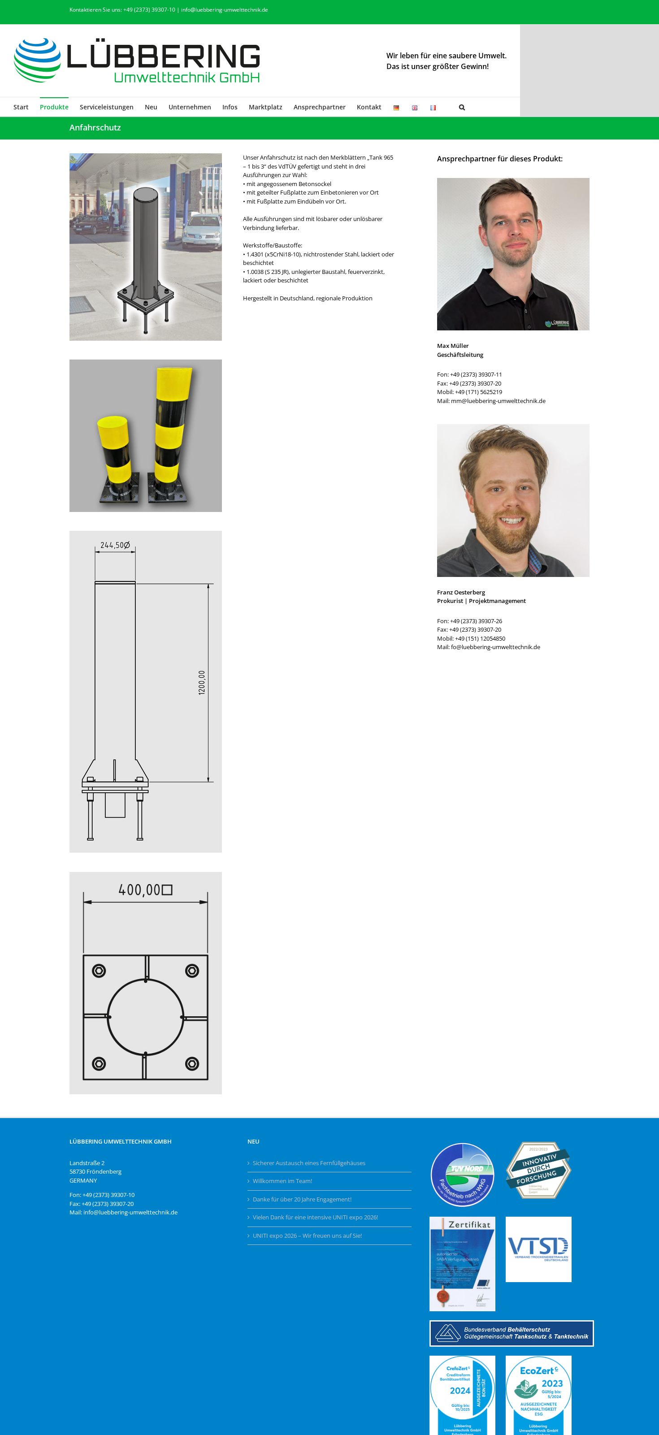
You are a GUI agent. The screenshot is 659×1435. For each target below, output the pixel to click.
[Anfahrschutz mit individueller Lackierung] (145, 362)
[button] (462, 106)
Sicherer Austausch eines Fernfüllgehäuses (309, 1163)
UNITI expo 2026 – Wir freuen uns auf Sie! (307, 1235)
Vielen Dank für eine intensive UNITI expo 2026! (315, 1217)
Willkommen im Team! (282, 1181)
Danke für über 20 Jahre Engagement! (302, 1199)
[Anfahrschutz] (145, 156)
